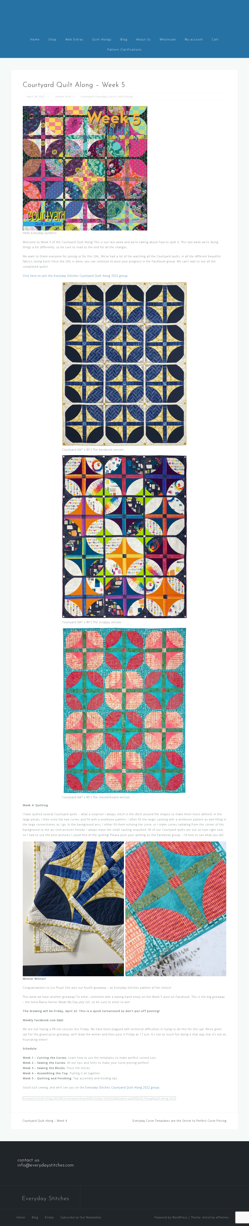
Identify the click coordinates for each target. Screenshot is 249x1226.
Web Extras (74, 39)
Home (35, 39)
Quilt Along (124, 96)
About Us (143, 39)
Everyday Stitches (102, 1098)
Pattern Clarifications (124, 49)
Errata (49, 1217)
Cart (215, 39)
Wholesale (168, 39)
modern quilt (125, 1098)
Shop (52, 39)
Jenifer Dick (63, 96)
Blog (123, 39)
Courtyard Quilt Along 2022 (41, 1098)
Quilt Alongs (102, 39)
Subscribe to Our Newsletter (80, 1217)
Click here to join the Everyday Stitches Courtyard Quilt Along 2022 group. (75, 276)
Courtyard (87, 96)
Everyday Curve (106, 96)
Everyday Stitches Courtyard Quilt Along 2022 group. (122, 1087)
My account (194, 39)
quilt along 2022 (164, 1098)
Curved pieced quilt (75, 1098)
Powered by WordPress (171, 1217)
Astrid (206, 1217)
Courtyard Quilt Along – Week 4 (45, 1121)
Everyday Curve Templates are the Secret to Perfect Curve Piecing (179, 1121)
